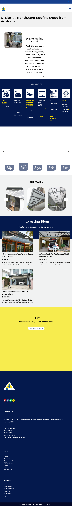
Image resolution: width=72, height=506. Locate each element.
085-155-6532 (11, 428)
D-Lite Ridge (8, 486)
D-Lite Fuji (7, 491)
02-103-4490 (8, 433)
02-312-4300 (8, 430)
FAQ (5, 467)
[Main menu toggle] (70, 8)
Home (6, 457)
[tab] (34, 227)
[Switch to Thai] (68, 2)
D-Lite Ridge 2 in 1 (9, 489)
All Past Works (8, 463)
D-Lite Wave (7, 494)
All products (8, 469)
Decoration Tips (9, 461)
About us (7, 459)
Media (6, 465)
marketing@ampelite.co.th (16, 437)
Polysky (6, 496)
